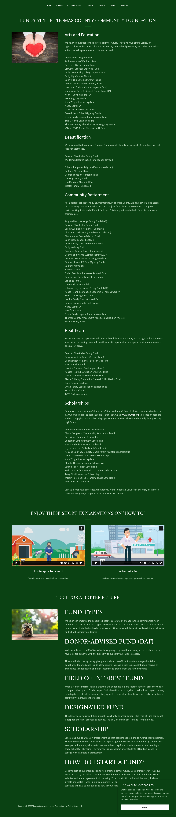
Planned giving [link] (74, 5)
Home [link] (49, 5)
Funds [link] (59, 5)
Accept (145, 807)
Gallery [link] (91, 5)
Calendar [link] (124, 5)
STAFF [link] (113, 5)
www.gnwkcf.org (130, 414)
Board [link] (102, 5)
